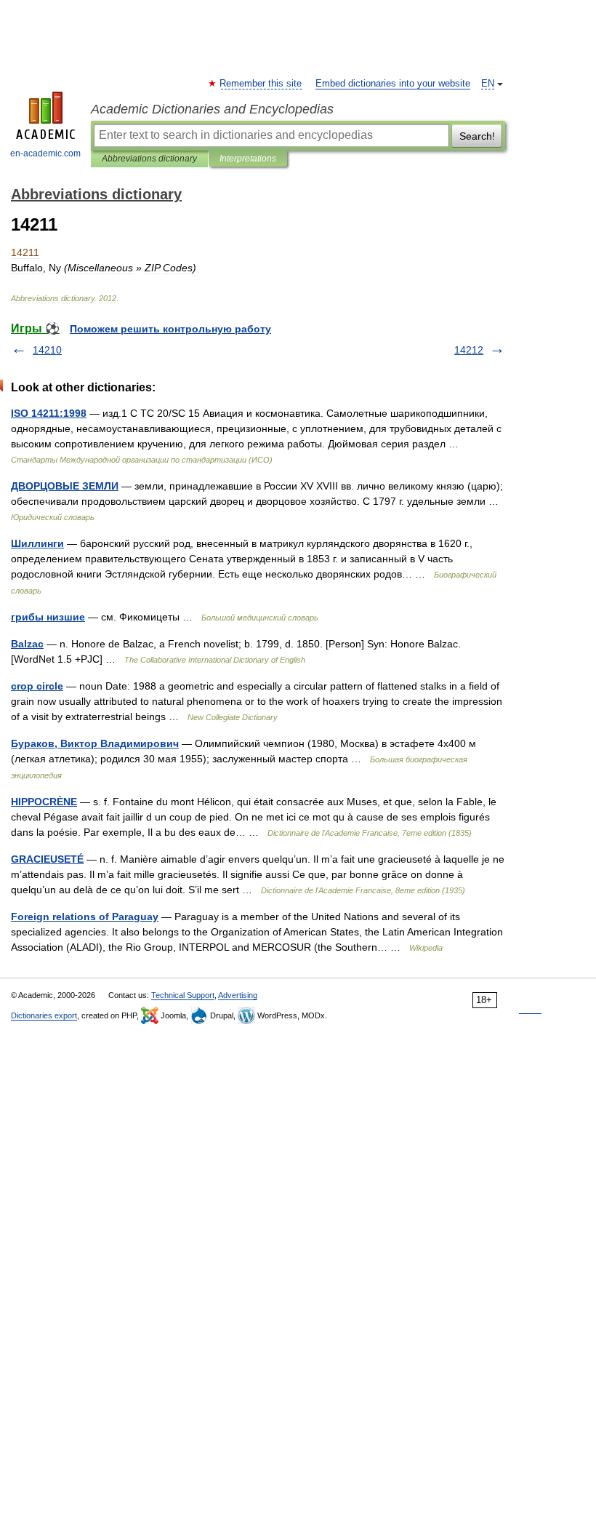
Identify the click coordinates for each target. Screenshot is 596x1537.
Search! (477, 136)
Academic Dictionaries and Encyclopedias (212, 109)
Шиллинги (37, 543)
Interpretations (248, 158)
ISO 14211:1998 (48, 413)
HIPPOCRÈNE (44, 801)
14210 (47, 350)
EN (487, 84)
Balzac (27, 644)
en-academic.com (45, 153)
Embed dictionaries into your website (392, 84)
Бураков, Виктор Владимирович (95, 743)
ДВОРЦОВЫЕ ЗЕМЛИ (64, 486)
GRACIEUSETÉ (47, 859)
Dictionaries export (44, 1015)
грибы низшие (48, 617)
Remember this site (261, 84)
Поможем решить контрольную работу (170, 329)
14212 (468, 350)
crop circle (37, 686)
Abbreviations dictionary (149, 158)
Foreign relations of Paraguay (84, 916)
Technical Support (182, 995)
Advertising (237, 995)
